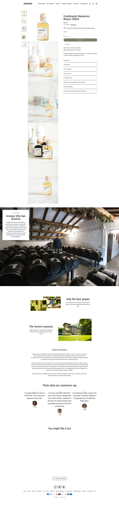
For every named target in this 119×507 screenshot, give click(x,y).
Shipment (84, 491)
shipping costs (73, 24)
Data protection (68, 491)
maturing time (67, 64)
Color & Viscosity (67, 69)
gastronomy (39, 491)
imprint (47, 491)
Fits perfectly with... (68, 78)
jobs (44, 491)
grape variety (67, 60)
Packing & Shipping (68, 86)
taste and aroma (67, 73)
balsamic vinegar (67, 3)
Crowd (65, 31)
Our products (50, 3)
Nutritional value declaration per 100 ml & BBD (74, 82)
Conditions (52, 491)
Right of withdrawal (60, 491)
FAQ (95, 491)
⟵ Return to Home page (59, 478)
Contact (33, 491)
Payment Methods (77, 491)
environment (83, 3)
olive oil (58, 3)
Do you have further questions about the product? (75, 91)
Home (24, 491)
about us (76, 3)
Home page (41, 3)
